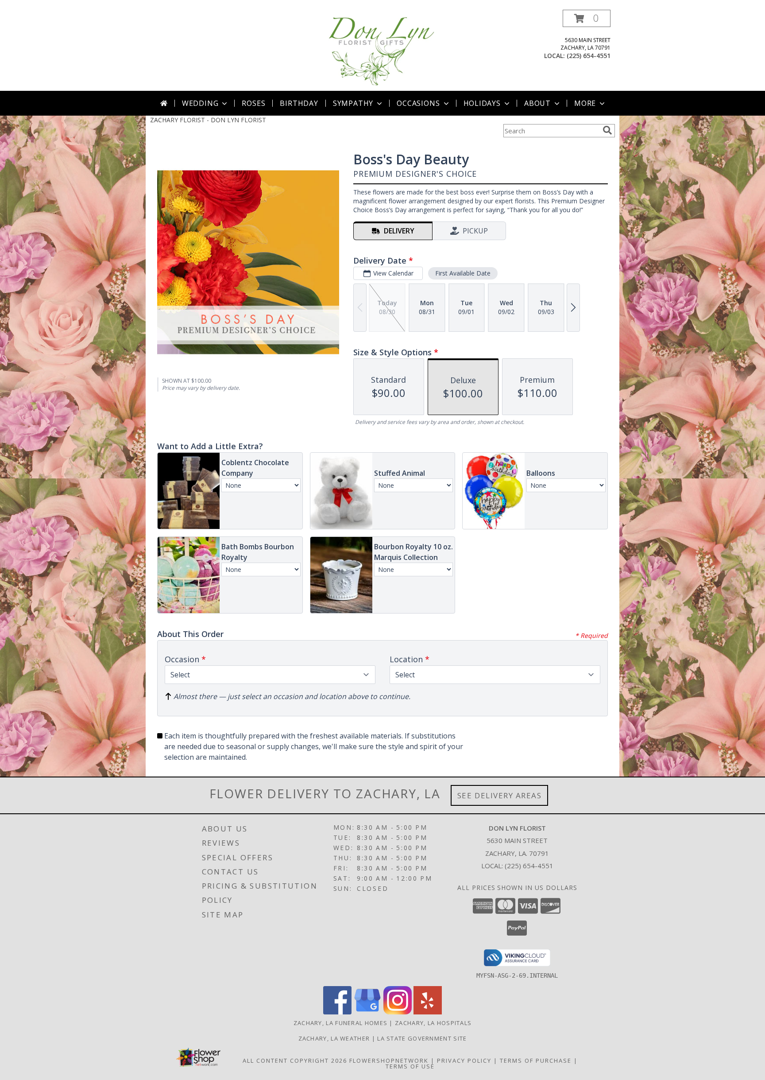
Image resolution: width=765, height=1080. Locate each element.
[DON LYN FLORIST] (382, 50)
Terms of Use (410, 1066)
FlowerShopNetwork (389, 1060)
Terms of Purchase (536, 1060)
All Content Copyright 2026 (295, 1060)
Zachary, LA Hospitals (433, 1023)
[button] (586, 18)
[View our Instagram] (397, 1012)
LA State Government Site (422, 1038)
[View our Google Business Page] (367, 1012)
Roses (253, 103)
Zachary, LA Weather (334, 1038)
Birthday (299, 103)
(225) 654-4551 (588, 55)
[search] (607, 130)
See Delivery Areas (499, 795)
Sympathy (353, 103)
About (537, 103)
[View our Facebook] (337, 1012)
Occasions (418, 103)
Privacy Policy (464, 1060)
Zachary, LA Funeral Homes (341, 1023)
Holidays (482, 103)
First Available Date (463, 273)
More (585, 103)
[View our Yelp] (427, 1012)
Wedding (200, 103)
